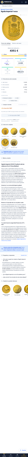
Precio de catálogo (6, 43)
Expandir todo (24, 255)
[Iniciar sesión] (25, 2)
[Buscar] (22, 2)
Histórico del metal (16, 43)
